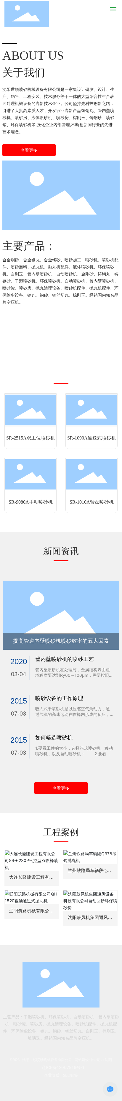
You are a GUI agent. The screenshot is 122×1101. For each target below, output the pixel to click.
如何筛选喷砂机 (54, 737)
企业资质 (52, 1075)
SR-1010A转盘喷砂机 (92, 501)
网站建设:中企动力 (89, 1060)
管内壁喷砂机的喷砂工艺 (64, 659)
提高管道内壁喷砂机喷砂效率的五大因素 (61, 641)
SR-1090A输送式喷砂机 (91, 437)
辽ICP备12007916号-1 (63, 1067)
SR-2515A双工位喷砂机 (30, 437)
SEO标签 (70, 1075)
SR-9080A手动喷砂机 (31, 501)
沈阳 (108, 1060)
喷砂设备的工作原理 (59, 698)
